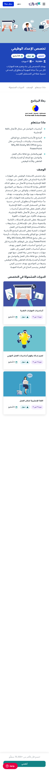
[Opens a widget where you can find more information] (10, 766)
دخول (19, 4)
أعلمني (24, 764)
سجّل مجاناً (8, 4)
